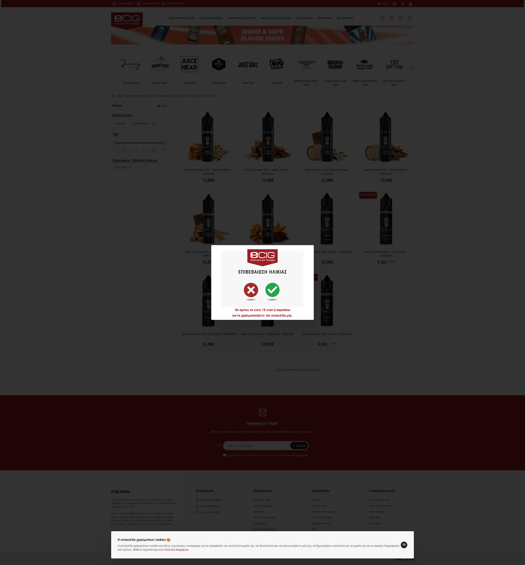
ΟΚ (404, 545)
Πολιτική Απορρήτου (176, 549)
